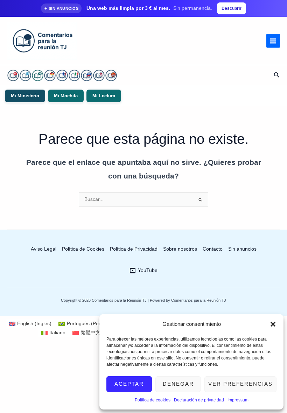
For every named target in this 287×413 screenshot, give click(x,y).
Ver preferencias (240, 384)
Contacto (213, 249)
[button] (273, 324)
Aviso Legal (43, 249)
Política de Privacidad (134, 249)
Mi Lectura (103, 95)
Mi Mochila (66, 95)
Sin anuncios (242, 249)
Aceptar (129, 384)
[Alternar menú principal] (273, 41)
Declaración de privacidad (199, 400)
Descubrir (231, 8)
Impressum (237, 400)
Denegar (178, 384)
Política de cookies (152, 400)
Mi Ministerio (25, 95)
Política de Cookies (83, 249)
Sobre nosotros (180, 249)
